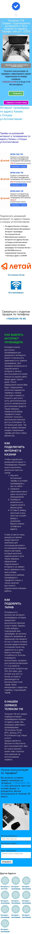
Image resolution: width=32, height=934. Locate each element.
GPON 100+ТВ (16, 154)
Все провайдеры (16, 293)
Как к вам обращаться (9, 836)
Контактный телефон (9, 843)
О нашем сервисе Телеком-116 (13, 705)
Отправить (6, 862)
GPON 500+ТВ (16, 191)
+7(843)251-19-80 (9, 81)
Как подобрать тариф (12, 603)
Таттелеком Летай (16, 275)
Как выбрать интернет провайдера (13, 338)
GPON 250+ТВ (16, 173)
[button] (16, 14)
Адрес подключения (9, 851)
